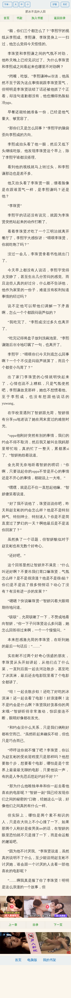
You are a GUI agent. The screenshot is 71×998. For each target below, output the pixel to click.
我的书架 (49, 960)
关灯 (65, 4)
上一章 (13, 924)
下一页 (58, 924)
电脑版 (32, 960)
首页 (6, 18)
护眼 (55, 4)
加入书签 (37, 18)
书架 (19, 18)
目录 (35, 924)
